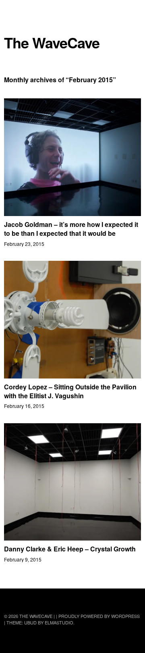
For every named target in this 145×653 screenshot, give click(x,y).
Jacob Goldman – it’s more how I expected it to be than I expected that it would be (71, 229)
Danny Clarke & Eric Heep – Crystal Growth (70, 548)
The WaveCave (51, 42)
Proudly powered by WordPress (99, 616)
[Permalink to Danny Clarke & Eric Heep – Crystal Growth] (72, 538)
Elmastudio (59, 622)
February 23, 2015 (24, 243)
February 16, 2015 (24, 405)
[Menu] (14, 10)
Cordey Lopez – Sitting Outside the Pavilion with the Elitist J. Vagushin (70, 391)
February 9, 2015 (22, 559)
